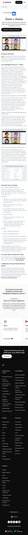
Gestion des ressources (7, 411)
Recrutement (5, 477)
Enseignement (5, 446)
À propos (4, 469)
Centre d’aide (18, 421)
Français (15, 516)
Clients (3, 475)
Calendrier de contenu (19, 377)
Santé (3, 438)
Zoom (2, 56)
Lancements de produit (20, 394)
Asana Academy (20, 260)
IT (2, 430)
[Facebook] (16, 522)
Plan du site (17, 453)
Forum (16, 432)
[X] (9, 522)
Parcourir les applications (10, 12)
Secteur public (5, 443)
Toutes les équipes (6, 459)
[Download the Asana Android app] (19, 531)
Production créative (19, 380)
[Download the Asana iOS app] (9, 531)
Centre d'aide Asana (20, 258)
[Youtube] (19, 522)
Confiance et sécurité (6, 495)
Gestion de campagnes (20, 374)
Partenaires (17, 450)
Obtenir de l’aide (18, 424)
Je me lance (18, 2)
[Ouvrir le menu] (24, 2)
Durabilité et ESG (5, 505)
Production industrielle (7, 449)
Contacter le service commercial (11, 29)
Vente (3, 435)
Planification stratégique (20, 402)
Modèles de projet (19, 442)
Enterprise (4, 396)
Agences (4, 456)
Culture (3, 485)
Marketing (4, 424)
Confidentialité (5, 497)
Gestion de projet (5, 408)
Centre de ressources (19, 435)
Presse (3, 487)
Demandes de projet (19, 404)
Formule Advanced (6, 393)
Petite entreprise (5, 421)
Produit (3, 432)
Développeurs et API (19, 448)
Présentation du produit (7, 376)
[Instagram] (14, 522)
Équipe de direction (6, 472)
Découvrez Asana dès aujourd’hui (9, 277)
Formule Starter (5, 391)
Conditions (10, 526)
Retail (3, 440)
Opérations (4, 427)
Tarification (4, 388)
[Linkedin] (11, 522)
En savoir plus (7, 338)
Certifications (18, 430)
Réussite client (18, 445)
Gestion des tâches (19, 407)
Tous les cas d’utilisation (20, 410)
